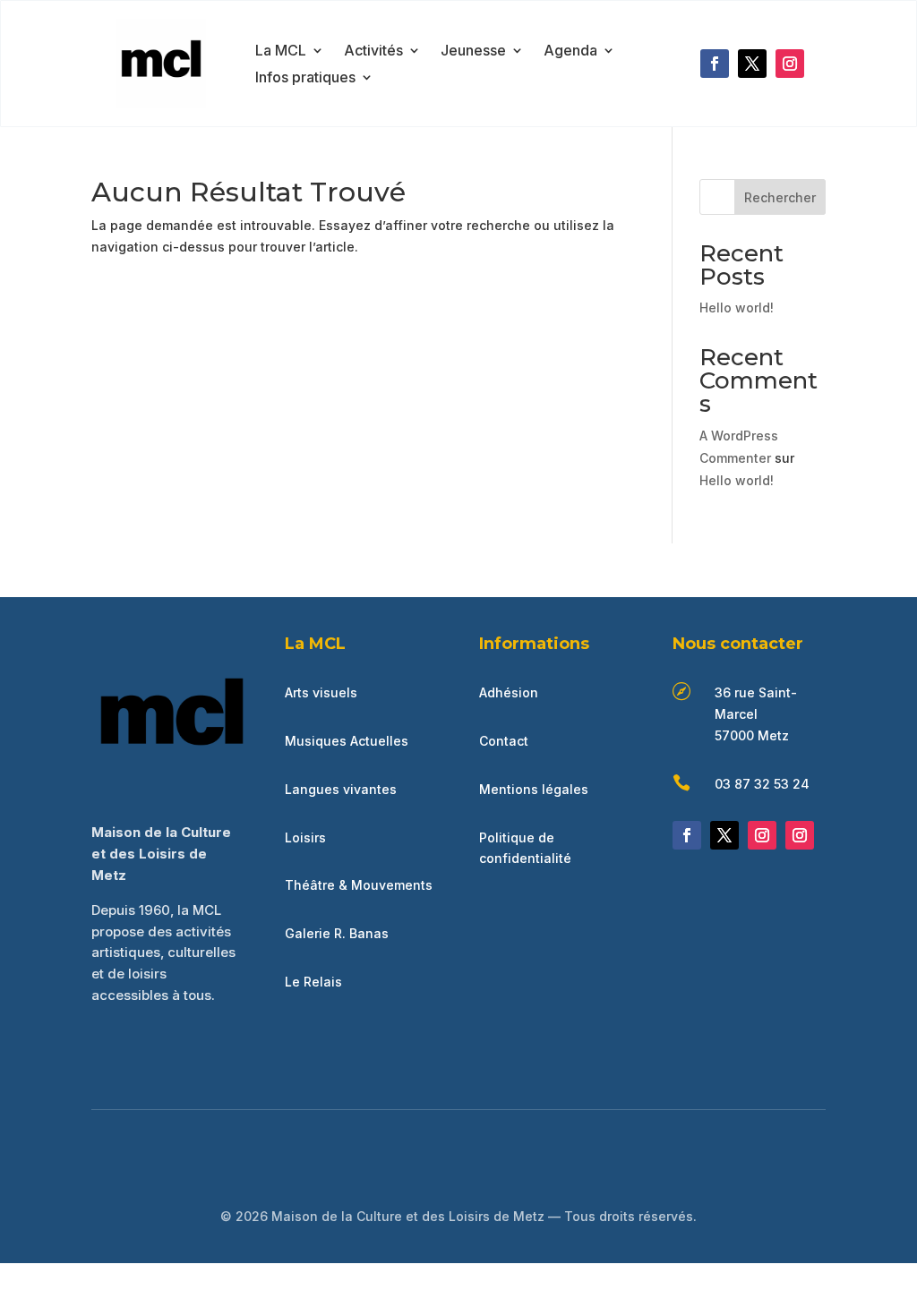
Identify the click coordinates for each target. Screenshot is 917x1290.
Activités (373, 51)
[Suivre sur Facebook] (714, 63)
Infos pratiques (305, 78)
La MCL (280, 51)
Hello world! (736, 307)
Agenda (570, 51)
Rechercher (780, 197)
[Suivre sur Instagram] (790, 63)
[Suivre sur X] (752, 63)
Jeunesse (473, 51)
